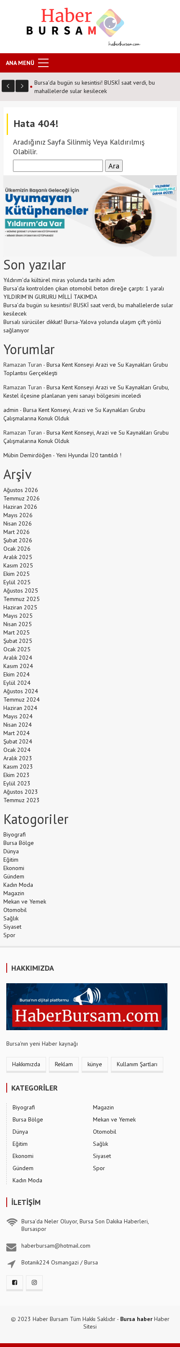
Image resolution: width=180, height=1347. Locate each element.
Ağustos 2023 (20, 791)
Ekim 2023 (16, 775)
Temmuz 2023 (21, 800)
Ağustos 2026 (20, 490)
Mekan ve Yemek (24, 901)
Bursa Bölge (18, 843)
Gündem (13, 876)
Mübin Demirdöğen (27, 455)
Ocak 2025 (17, 649)
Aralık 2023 (17, 758)
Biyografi (14, 834)
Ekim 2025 (16, 574)
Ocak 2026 (17, 548)
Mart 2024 (16, 733)
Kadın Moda (18, 885)
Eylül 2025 (17, 582)
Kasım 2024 (18, 666)
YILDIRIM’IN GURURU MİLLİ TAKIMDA (50, 296)
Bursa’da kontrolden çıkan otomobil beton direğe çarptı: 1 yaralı (83, 288)
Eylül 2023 (17, 783)
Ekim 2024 (16, 674)
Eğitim (10, 859)
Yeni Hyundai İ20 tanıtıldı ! (88, 455)
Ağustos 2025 (20, 590)
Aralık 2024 (17, 657)
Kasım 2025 (18, 565)
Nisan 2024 (17, 724)
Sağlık (10, 918)
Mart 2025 (16, 632)
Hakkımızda (26, 1064)
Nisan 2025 (17, 624)
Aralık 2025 (17, 557)
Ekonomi (13, 868)
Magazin (13, 893)
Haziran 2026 (20, 506)
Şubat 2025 (17, 641)
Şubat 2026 (17, 540)
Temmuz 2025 (21, 599)
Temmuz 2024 (21, 699)
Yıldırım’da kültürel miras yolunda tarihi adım (59, 280)
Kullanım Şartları (137, 1064)
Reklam (64, 1064)
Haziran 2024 (20, 708)
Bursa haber (136, 1319)
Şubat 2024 (17, 741)
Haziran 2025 (20, 607)
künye (94, 1064)
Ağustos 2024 (20, 691)
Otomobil (15, 910)
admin (10, 410)
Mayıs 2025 (18, 615)
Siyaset (12, 926)
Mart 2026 (16, 532)
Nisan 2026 (17, 523)
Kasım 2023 (18, 766)
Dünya (11, 851)
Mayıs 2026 (18, 515)
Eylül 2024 (17, 682)
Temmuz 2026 (21, 498)
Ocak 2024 (17, 750)
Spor (9, 935)
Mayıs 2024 (18, 716)
